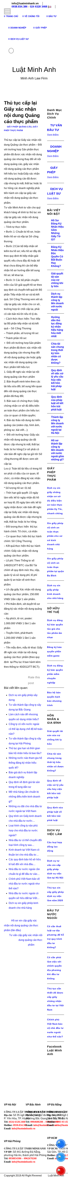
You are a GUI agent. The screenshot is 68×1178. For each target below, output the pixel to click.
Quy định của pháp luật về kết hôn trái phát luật (57, 403)
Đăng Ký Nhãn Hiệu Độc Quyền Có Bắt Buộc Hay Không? (57, 256)
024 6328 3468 (38, 6)
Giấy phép (41, 28)
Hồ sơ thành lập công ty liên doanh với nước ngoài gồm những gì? (57, 450)
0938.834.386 (19, 6)
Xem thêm (53, 134)
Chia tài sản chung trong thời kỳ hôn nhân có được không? (57, 353)
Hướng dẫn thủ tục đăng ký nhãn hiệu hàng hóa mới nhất (57, 327)
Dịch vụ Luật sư (19, 39)
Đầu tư (52, 16)
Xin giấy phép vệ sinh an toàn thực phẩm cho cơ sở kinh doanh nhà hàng (55, 536)
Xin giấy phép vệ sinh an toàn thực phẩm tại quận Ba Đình (55, 567)
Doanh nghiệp (18, 28)
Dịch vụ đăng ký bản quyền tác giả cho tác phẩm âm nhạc (55, 628)
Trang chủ (12, 16)
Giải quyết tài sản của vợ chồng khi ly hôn (57, 280)
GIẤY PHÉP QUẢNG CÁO (19, 127)
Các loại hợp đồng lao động (54, 846)
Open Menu (7, 11)
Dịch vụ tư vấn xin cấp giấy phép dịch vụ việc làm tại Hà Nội (55, 869)
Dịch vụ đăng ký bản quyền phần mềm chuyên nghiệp (55, 674)
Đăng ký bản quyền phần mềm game (54, 651)
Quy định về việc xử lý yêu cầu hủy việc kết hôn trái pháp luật (57, 380)
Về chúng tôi (32, 16)
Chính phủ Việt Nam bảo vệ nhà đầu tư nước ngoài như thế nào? (55, 1028)
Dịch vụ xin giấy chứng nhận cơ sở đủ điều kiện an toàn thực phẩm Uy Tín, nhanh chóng (55, 501)
